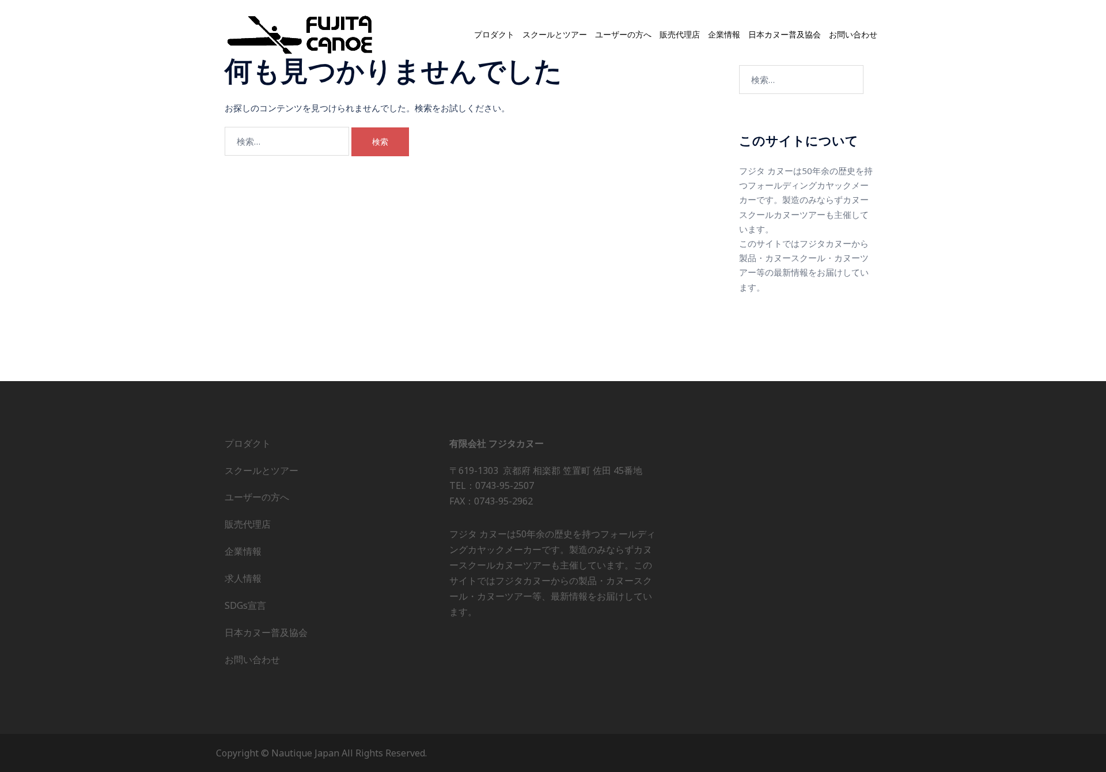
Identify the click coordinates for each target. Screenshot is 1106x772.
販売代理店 (680, 34)
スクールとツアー (554, 34)
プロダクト (494, 34)
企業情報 (724, 34)
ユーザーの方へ (623, 34)
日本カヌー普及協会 (784, 34)
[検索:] (287, 141)
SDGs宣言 (245, 605)
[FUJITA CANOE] (301, 34)
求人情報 (243, 578)
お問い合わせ (853, 34)
